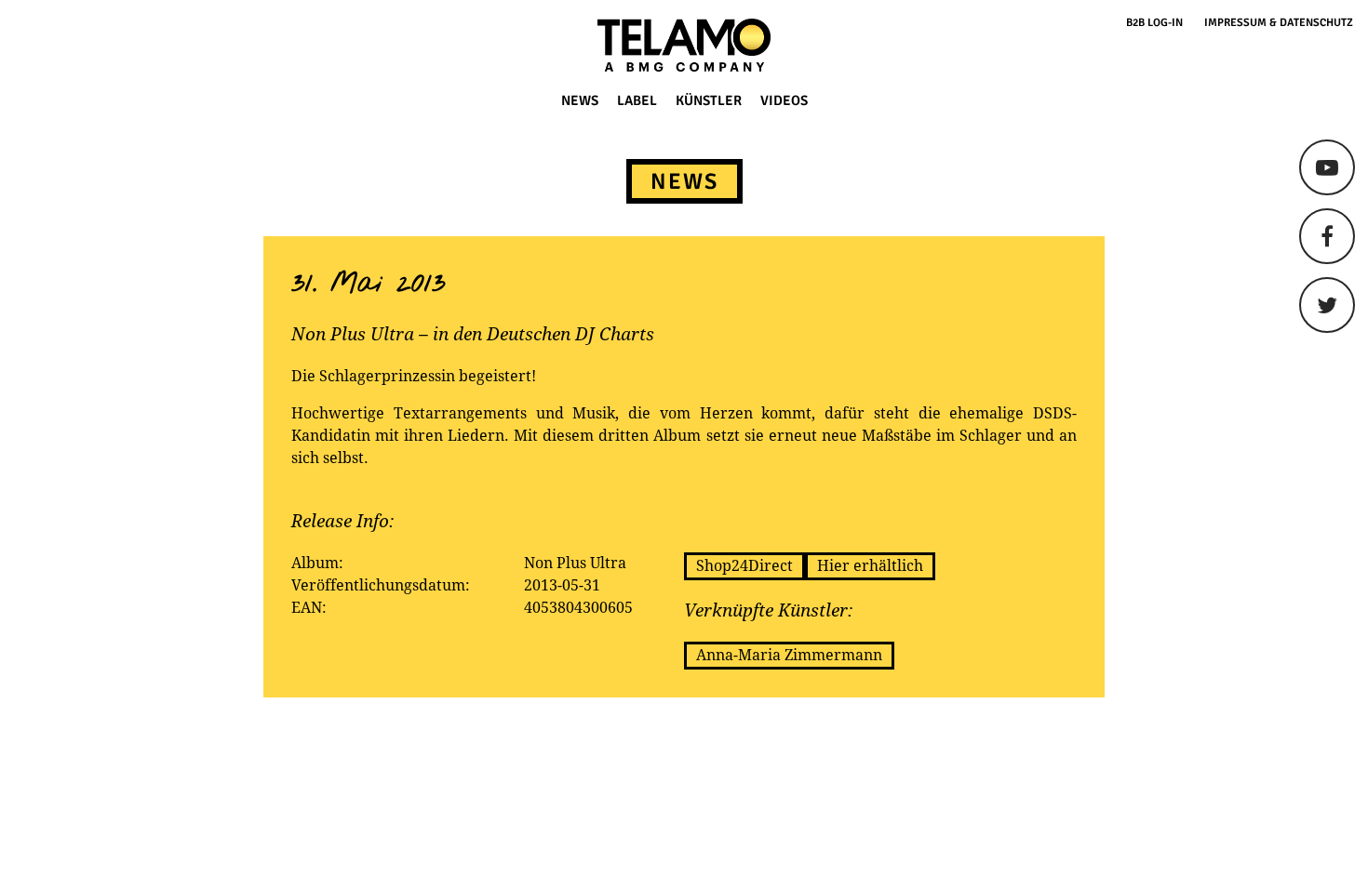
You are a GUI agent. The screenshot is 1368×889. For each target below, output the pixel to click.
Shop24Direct (744, 566)
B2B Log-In (1154, 23)
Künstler (709, 100)
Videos (784, 100)
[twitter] (1327, 305)
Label (637, 100)
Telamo (85, 45)
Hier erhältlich (870, 566)
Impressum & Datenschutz (1278, 23)
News (579, 100)
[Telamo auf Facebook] (1327, 236)
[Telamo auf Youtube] (1327, 167)
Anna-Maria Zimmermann (789, 655)
